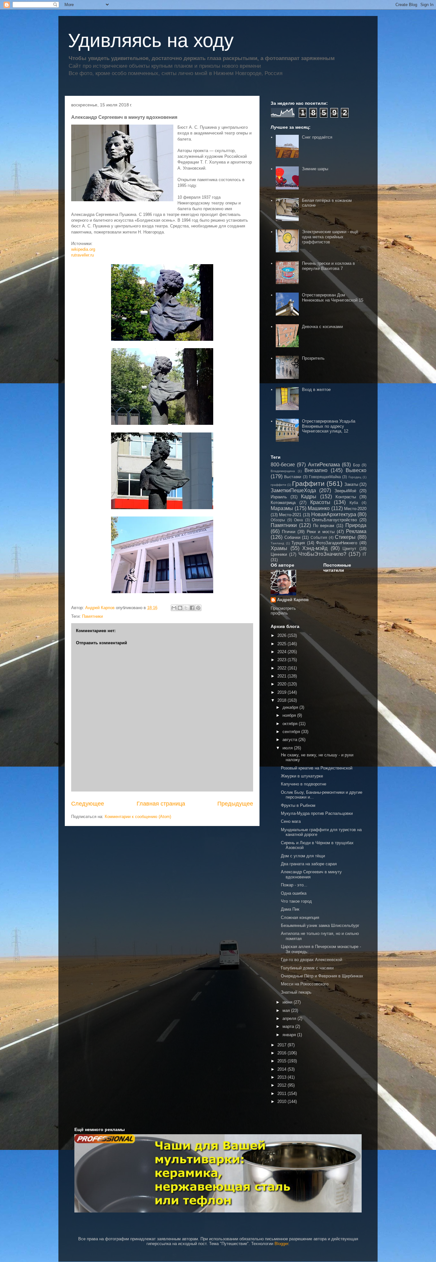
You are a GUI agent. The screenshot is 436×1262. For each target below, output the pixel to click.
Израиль (279, 496)
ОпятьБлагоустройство (334, 519)
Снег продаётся (317, 137)
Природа (355, 525)
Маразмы (282, 508)
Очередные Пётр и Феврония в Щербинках (322, 976)
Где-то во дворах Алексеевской (311, 959)
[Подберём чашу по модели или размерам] (218, 1173)
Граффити (308, 483)
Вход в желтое (316, 389)
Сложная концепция (300, 917)
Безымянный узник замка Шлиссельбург (320, 925)
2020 (282, 684)
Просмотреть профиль (283, 611)
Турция (298, 542)
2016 (282, 1053)
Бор (356, 465)
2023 (282, 659)
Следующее (87, 803)
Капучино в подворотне (303, 784)
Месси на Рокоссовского (304, 984)
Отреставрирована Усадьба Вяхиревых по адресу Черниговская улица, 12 (328, 426)
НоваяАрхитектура (333, 514)
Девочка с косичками (322, 326)
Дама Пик (290, 909)
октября (290, 723)
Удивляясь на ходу (151, 40)
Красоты (320, 502)
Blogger (281, 1243)
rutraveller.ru (82, 255)
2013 (282, 1077)
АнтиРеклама (324, 464)
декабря (290, 707)
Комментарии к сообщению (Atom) (138, 816)
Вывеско (356, 470)
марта (288, 1026)
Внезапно (315, 470)
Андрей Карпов (293, 599)
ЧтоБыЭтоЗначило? (322, 554)
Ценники (279, 554)
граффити (278, 484)
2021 (282, 676)
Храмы (279, 548)
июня (288, 1002)
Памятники (92, 616)
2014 (282, 1069)
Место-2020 (355, 508)
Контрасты (345, 496)
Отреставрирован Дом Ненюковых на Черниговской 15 (332, 297)
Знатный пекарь (296, 992)
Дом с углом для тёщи (303, 855)
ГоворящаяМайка (325, 477)
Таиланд (277, 543)
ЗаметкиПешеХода (293, 490)
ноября (289, 715)
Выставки (292, 477)
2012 (282, 1085)
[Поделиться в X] (186, 608)
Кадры (308, 496)
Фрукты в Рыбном (298, 805)
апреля (289, 1018)
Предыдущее (235, 803)
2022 (282, 668)
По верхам (324, 525)
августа (290, 739)
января (289, 1034)
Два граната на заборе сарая (309, 863)
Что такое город (296, 901)
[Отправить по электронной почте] (174, 608)
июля (288, 748)
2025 (282, 643)
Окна (298, 520)
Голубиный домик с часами (307, 968)
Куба (354, 503)
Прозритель (313, 358)
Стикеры (345, 537)
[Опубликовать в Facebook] (192, 608)
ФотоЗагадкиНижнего (336, 542)
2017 (282, 1045)
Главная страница (161, 803)
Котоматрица (283, 502)
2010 (282, 1101)
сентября (291, 731)
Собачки (292, 537)
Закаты (351, 484)
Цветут (349, 548)
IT (364, 554)
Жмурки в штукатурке (302, 776)
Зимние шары (315, 168)
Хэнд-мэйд (314, 548)
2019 (282, 692)
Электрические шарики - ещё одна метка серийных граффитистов (330, 236)
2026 (282, 635)
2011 (282, 1093)
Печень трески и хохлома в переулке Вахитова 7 (328, 266)
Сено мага (291, 821)
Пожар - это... (294, 885)
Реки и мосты (321, 531)
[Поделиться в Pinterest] (198, 608)
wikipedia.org (83, 249)
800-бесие (283, 464)
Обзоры (278, 520)
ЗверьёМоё (345, 490)
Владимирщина (283, 471)
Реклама (356, 531)
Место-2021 (290, 514)
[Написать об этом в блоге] (180, 608)
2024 (282, 651)
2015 (282, 1061)
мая (286, 1010)
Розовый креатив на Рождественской (316, 768)
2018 (282, 700)
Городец (355, 477)
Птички (288, 531)
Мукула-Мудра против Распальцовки (317, 813)
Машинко (319, 508)
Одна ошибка (293, 893)
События (319, 537)
